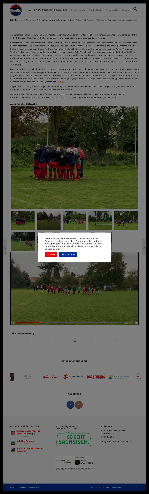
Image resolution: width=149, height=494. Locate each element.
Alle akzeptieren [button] (68, 254)
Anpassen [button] (50, 254)
